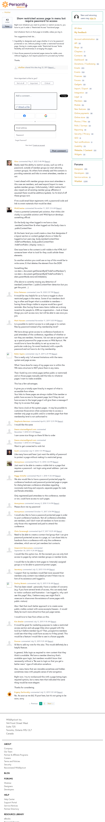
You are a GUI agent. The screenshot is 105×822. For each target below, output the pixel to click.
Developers (11, 42)
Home (8, 13)
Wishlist (10, 23)
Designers (10, 32)
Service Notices (13, 51)
